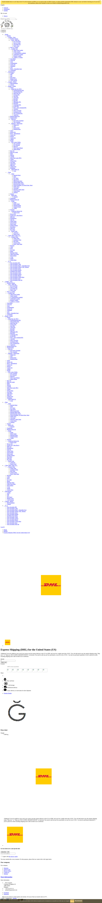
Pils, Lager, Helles (16, 142)
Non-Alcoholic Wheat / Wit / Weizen (19, 267)
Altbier (12, 139)
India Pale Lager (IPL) (16, 158)
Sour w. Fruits (16, 43)
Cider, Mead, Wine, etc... (14, 235)
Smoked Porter (17, 207)
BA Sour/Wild (17, 41)
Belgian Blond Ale (15, 116)
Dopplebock (13, 218)
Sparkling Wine (17, 240)
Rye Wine (12, 229)
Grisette (12, 156)
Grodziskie (13, 70)
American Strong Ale (16, 211)
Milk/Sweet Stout (17, 181)
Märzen (12, 155)
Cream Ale (13, 138)
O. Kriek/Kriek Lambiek (19, 53)
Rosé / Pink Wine (17, 244)
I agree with (10, 856)
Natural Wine (14, 237)
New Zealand (16, 122)
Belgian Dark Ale (14, 199)
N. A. (9, 261)
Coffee (12, 73)
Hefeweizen (16, 127)
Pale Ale (13, 119)
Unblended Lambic (18, 54)
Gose (11, 61)
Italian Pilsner (16, 149)
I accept (72, 900)
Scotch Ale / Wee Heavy (16, 215)
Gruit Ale (12, 60)
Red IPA (15, 100)
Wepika (15, 898)
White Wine (16, 238)
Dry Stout (15, 178)
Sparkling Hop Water (15, 271)
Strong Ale (13, 132)
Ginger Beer (13, 260)
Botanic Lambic (17, 56)
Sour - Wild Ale (15, 40)
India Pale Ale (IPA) (16, 89)
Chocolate (15, 188)
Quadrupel (13, 198)
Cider (11, 247)
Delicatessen (11, 71)
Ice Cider (12, 250)
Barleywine (14, 231)
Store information (6, 877)
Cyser (11, 257)
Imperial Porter (17, 205)
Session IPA (16, 94)
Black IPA (14, 195)
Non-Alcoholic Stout (15, 268)
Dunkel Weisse (14, 225)
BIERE (9, 36)
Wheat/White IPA (17, 92)
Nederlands (7, 9)
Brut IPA (15, 99)
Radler (12, 140)
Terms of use (7, 869)
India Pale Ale (16, 93)
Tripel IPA (16, 97)
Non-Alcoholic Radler (15, 270)
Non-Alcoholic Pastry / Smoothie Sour (20, 265)
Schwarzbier (13, 222)
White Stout (16, 186)
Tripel (11, 130)
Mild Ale (12, 165)
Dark (9, 172)
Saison (12, 87)
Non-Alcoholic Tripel (15, 273)
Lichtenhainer (13, 63)
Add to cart (3, 662)
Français (6, 7)
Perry (11, 248)
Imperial (15, 196)
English (6, 10)
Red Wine (15, 241)
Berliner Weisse (14, 38)
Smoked (12, 209)
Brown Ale (13, 214)
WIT (14, 126)
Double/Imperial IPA (18, 90)
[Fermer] (73, 3)
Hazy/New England (18, 120)
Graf (11, 67)
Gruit (14, 171)
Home (6, 34)
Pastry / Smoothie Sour (16, 69)
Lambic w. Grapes (18, 57)
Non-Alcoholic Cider (15, 264)
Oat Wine (12, 162)
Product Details (8, 693)
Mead (11, 251)
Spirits (11, 258)
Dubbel (12, 194)
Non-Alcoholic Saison (15, 274)
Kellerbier (12, 168)
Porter (13, 201)
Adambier (12, 66)
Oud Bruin (13, 59)
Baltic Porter (16, 204)
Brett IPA (15, 103)
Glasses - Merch (12, 82)
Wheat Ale (16, 125)
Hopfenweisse (17, 129)
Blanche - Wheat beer (16, 123)
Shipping (6, 868)
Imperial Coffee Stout (18, 189)
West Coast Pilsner (18, 148)
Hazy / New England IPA (19, 107)
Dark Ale (12, 228)
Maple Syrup (13, 79)
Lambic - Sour (12, 37)
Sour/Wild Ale (17, 44)
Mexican (15, 146)
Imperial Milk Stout (18, 182)
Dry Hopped (16, 145)
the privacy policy (13, 856)
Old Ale (12, 219)
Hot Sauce (12, 77)
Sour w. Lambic (14, 47)
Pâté (11, 74)
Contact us (6, 872)
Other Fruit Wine (14, 254)
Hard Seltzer (13, 255)
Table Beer (13, 163)
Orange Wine (16, 242)
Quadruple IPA (17, 105)
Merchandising (14, 83)
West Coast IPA (17, 110)
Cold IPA (15, 109)
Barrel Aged (16, 212)
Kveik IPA (16, 106)
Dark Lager (13, 224)
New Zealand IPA (18, 113)
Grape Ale (12, 64)
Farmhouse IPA (17, 112)
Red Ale (12, 150)
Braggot (12, 245)
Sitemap (6, 874)
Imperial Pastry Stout (18, 184)
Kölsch (12, 136)
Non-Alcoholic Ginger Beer (17, 277)
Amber (12, 159)
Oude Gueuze (16, 51)
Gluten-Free (13, 166)
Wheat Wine (13, 161)
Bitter (11, 153)
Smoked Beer (13, 117)
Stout (12, 173)
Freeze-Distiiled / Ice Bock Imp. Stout (22, 185)
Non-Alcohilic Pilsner (15, 275)
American (15, 115)
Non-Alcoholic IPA (15, 263)
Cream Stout (16, 191)
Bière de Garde (14, 152)
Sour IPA (15, 96)
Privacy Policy (7, 871)
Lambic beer (14, 48)
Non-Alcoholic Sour (15, 278)
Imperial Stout (16, 175)
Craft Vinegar (13, 80)
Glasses (12, 84)
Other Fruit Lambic (18, 50)
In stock (3, 664)
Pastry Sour (16, 46)
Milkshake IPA (17, 102)
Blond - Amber (12, 86)
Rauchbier (12, 227)
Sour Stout (16, 179)
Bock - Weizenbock (15, 133)
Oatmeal (15, 192)
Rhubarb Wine (14, 252)
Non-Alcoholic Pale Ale (16, 280)
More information (78, 900)
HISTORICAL (15, 169)
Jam (11, 76)
